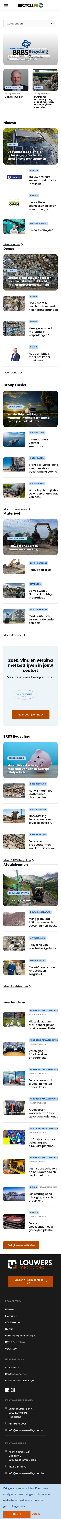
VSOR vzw (11, 1348)
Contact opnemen (16, 1374)
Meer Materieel (12, 635)
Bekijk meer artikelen (21, 1245)
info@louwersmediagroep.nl (25, 1430)
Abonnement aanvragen (20, 1380)
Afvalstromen (13, 1322)
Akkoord (17, 1514)
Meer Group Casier (15, 509)
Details (36, 1513)
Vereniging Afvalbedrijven (21, 1335)
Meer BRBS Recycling (17, 860)
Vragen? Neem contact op (29, 1281)
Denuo (9, 1328)
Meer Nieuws (11, 244)
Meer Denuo (11, 372)
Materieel (11, 1316)
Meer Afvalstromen (15, 986)
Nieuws (9, 1309)
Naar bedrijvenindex (30, 714)
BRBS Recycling (15, 1342)
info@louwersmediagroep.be (26, 1473)
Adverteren (12, 1367)
